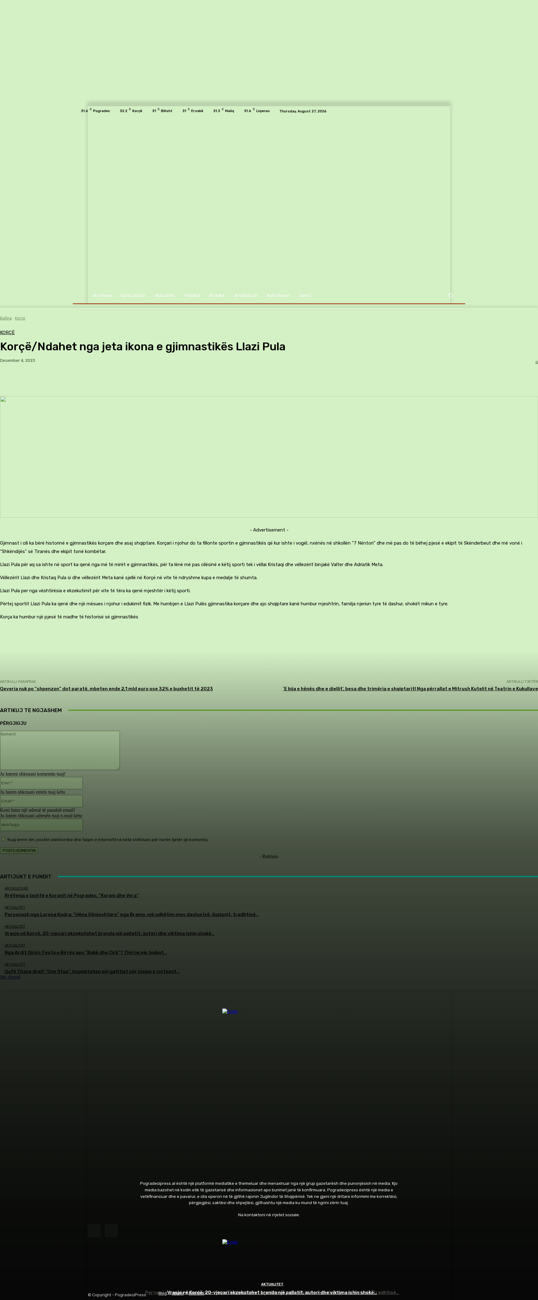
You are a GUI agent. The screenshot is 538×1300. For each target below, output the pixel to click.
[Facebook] (94, 1230)
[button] (450, 295)
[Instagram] (111, 1230)
